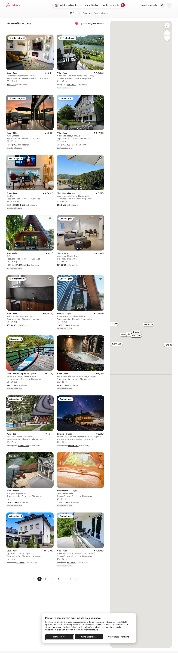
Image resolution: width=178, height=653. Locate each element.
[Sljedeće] (77, 579)
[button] (11, 84)
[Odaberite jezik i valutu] (162, 5)
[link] (33, 579)
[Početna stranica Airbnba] (13, 5)
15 (71, 579)
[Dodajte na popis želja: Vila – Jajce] (100, 38)
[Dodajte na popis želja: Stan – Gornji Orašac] (100, 158)
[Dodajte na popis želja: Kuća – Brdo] (50, 399)
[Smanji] (167, 38)
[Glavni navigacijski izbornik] (169, 5)
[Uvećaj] (167, 32)
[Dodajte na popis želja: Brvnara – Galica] (100, 399)
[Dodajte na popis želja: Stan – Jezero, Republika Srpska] (50, 339)
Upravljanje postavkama (118, 637)
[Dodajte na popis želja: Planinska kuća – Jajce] (100, 456)
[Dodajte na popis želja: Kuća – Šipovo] (50, 456)
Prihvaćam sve (59, 637)
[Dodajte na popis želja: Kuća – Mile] (50, 98)
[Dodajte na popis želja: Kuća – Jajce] (100, 339)
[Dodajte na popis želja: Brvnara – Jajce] (100, 278)
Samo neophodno (89, 637)
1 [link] (39, 579)
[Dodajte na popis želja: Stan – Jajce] (50, 38)
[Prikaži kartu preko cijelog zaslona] (167, 25)
